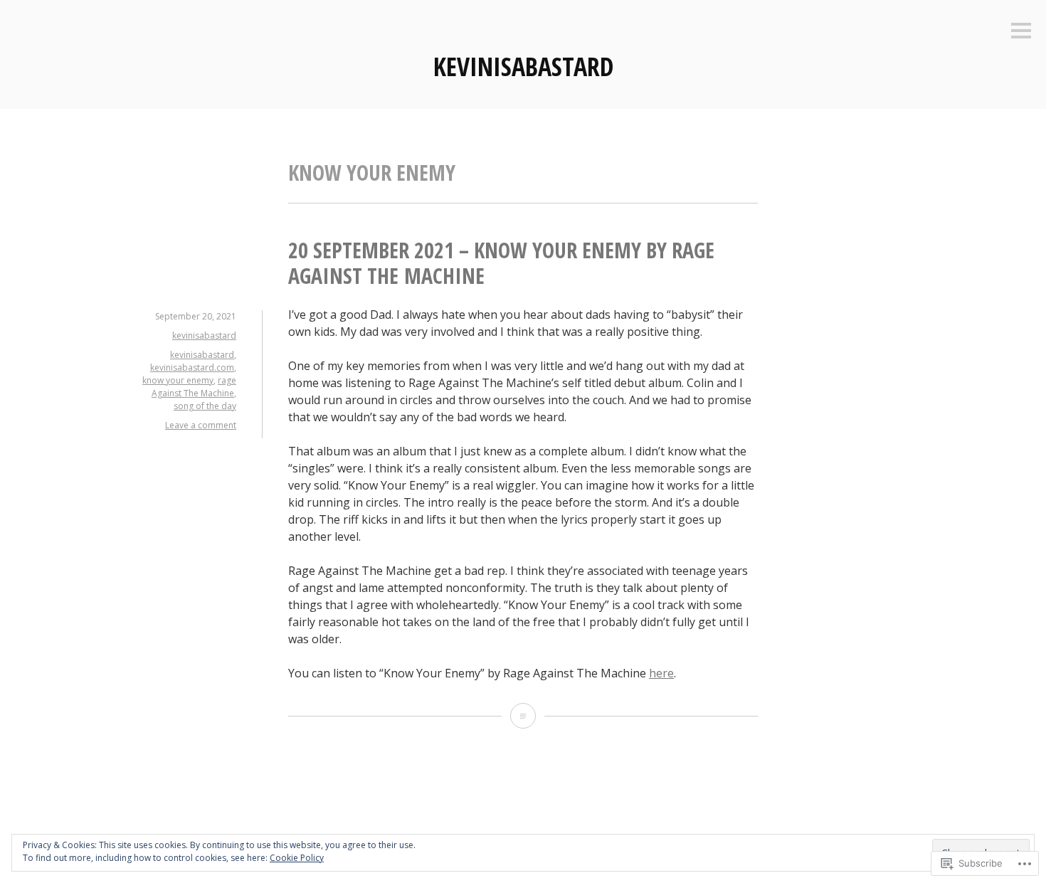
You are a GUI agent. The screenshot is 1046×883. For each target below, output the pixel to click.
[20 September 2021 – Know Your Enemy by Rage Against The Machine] (523, 716)
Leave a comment (200, 425)
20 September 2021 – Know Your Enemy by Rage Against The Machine (501, 263)
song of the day (205, 406)
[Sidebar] (1021, 32)
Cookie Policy (297, 858)
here (661, 673)
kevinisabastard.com (192, 367)
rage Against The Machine (194, 386)
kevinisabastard (523, 66)
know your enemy (177, 380)
